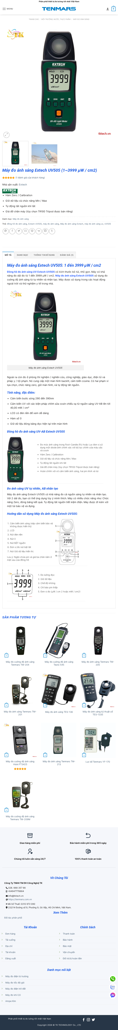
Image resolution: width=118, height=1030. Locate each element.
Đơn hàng (10, 933)
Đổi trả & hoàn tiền (72, 958)
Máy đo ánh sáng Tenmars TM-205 (98, 663)
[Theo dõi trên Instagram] (88, 1020)
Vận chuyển (69, 952)
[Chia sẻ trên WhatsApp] (6, 231)
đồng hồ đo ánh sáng (17, 224)
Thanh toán (69, 933)
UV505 (107, 224)
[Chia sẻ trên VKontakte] (39, 231)
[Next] (109, 82)
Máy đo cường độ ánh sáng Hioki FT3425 (20, 763)
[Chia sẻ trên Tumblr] (52, 231)
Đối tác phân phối (13, 917)
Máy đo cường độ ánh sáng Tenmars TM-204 (20, 663)
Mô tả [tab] (8, 255)
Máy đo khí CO (13, 995)
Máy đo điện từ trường (16, 976)
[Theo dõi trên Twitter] (93, 1020)
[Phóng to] (6, 135)
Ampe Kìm (10, 1001)
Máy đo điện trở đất (15, 988)
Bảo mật (67, 946)
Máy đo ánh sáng (81, 19)
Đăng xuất (10, 958)
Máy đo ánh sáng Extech (71, 224)
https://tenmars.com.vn (20, 899)
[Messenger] (112, 995)
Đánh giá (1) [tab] (66, 255)
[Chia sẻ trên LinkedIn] (45, 231)
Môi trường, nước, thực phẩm (56, 19)
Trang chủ (34, 19)
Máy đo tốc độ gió (14, 982)
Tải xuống (10, 940)
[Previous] (8, 82)
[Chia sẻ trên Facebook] (12, 231)
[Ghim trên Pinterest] (32, 231)
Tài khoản (10, 952)
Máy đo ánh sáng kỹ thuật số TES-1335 (98, 713)
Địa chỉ (8, 946)
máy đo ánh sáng (51, 224)
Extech (23, 184)
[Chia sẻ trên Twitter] (19, 231)
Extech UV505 (35, 224)
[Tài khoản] (107, 8)
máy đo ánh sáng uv (94, 224)
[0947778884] (112, 978)
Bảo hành (68, 940)
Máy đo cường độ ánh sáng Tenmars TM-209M (20, 818)
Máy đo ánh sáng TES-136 (59, 712)
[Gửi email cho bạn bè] (25, 231)
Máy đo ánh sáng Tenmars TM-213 (59, 763)
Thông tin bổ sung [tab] (44, 255)
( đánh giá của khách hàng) (30, 177)
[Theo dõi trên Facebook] (83, 1020)
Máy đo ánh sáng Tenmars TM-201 (20, 713)
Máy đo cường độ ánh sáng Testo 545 (59, 663)
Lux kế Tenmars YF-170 (98, 761)
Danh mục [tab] (22, 255)
